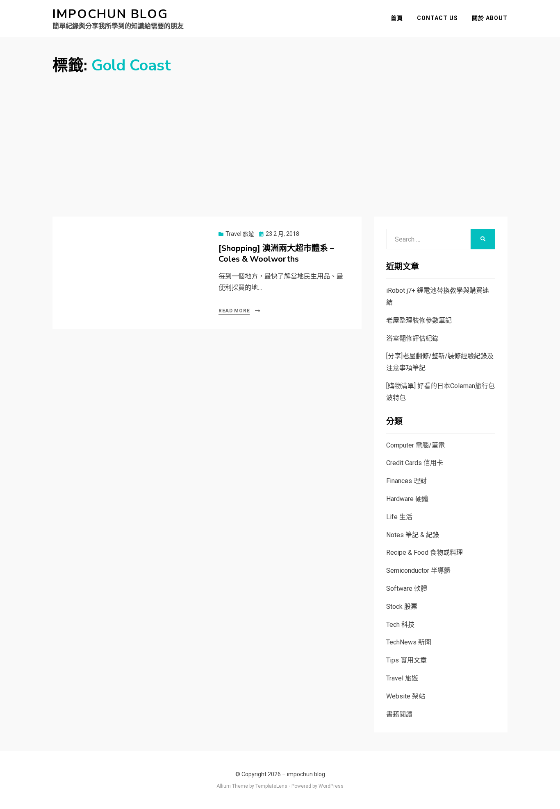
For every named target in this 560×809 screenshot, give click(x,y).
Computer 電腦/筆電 (415, 445)
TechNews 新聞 (408, 642)
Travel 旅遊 (239, 233)
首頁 (397, 18)
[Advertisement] (280, 136)
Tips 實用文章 (406, 660)
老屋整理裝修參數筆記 (419, 320)
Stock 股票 (401, 606)
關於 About (490, 18)
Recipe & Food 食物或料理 (424, 552)
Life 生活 (399, 517)
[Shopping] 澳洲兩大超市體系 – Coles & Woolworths (276, 253)
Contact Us (437, 18)
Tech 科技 (400, 624)
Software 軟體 (406, 588)
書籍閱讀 (399, 714)
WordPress (331, 786)
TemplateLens (271, 786)
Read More (234, 311)
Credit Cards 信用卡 (414, 463)
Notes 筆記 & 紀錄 (412, 535)
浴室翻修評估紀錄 (412, 338)
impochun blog (110, 14)
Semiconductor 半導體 (418, 570)
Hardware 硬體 (407, 499)
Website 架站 (405, 696)
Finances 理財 (406, 481)
